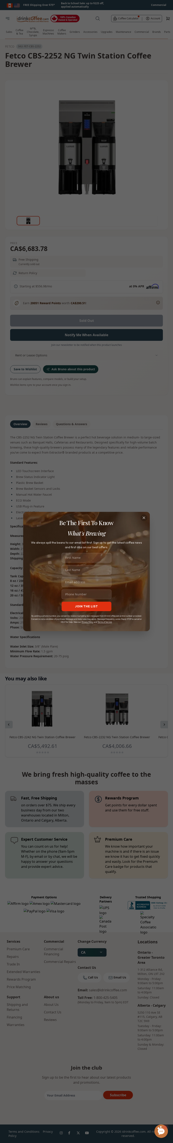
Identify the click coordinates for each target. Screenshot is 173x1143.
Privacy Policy (87, 622)
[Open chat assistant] (161, 1131)
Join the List (86, 606)
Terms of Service (105, 622)
